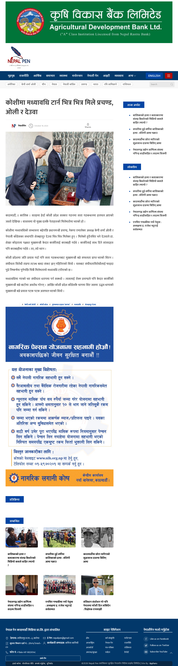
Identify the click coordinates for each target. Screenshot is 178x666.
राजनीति (24, 76)
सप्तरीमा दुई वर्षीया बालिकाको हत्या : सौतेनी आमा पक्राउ (57, 558)
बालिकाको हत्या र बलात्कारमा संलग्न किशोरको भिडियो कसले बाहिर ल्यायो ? (22, 560)
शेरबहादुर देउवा (90, 304)
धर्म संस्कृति (109, 638)
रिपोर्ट (126, 652)
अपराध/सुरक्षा (91, 652)
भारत (95, 84)
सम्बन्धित (14, 521)
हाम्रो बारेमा (17, 663)
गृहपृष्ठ (11, 76)
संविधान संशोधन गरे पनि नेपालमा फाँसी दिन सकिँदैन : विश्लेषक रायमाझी (96, 606)
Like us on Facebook (159, 639)
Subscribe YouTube (158, 652)
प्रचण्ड (84, 84)
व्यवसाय (119, 76)
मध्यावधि (77, 304)
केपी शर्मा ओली (28, 84)
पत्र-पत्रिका (109, 647)
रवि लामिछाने (110, 84)
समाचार (50, 76)
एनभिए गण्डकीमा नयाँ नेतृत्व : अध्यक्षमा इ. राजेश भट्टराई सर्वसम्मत (59, 606)
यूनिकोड (50, 663)
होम (87, 638)
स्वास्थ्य (63, 76)
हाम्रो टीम (43, 658)
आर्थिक (37, 76)
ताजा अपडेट (133, 105)
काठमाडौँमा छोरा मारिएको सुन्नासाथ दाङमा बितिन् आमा (96, 558)
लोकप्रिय (132, 167)
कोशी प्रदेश (44, 304)
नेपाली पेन (92, 76)
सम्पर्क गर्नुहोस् (40, 663)
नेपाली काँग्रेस (69, 84)
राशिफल (127, 84)
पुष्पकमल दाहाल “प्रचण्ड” (61, 304)
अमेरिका (11, 84)
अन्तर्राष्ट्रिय (90, 643)
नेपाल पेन (109, 643)
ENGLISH (154, 76)
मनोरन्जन (77, 76)
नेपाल (54, 84)
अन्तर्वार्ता (89, 647)
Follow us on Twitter (159, 645)
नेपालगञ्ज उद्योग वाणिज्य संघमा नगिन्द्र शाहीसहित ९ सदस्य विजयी (21, 606)
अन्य (130, 76)
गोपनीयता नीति (28, 663)
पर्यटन (107, 652)
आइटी (106, 76)
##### (59, 304)
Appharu (153, 663)
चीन (44, 84)
